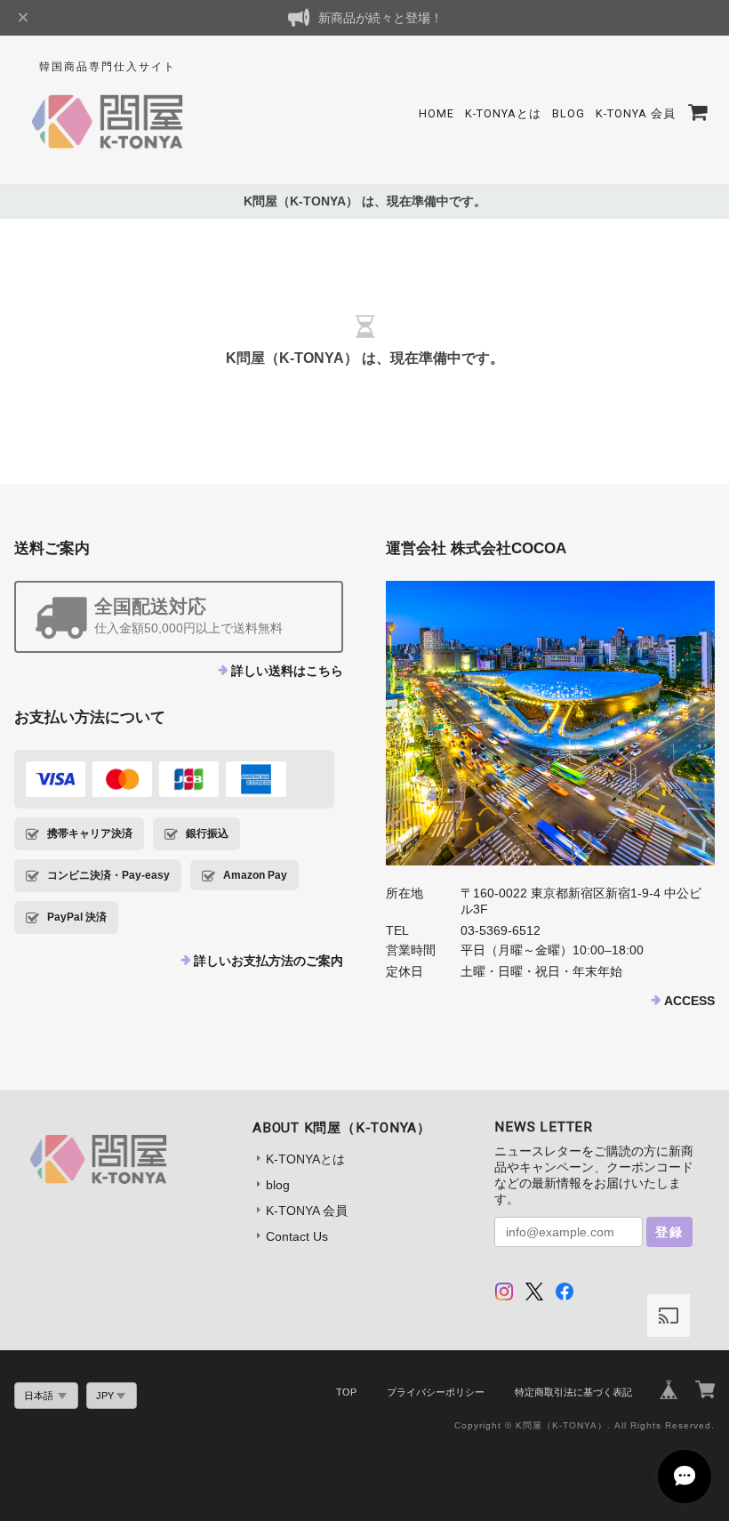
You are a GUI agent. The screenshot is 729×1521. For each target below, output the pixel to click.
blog (568, 113)
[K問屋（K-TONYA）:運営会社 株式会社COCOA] (550, 723)
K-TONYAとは (503, 113)
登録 (669, 1232)
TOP (346, 1392)
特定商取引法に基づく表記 (573, 1392)
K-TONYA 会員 (636, 113)
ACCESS (689, 1001)
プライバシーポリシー (436, 1392)
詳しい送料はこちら (287, 671)
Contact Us (297, 1236)
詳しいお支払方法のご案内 (268, 961)
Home (436, 113)
